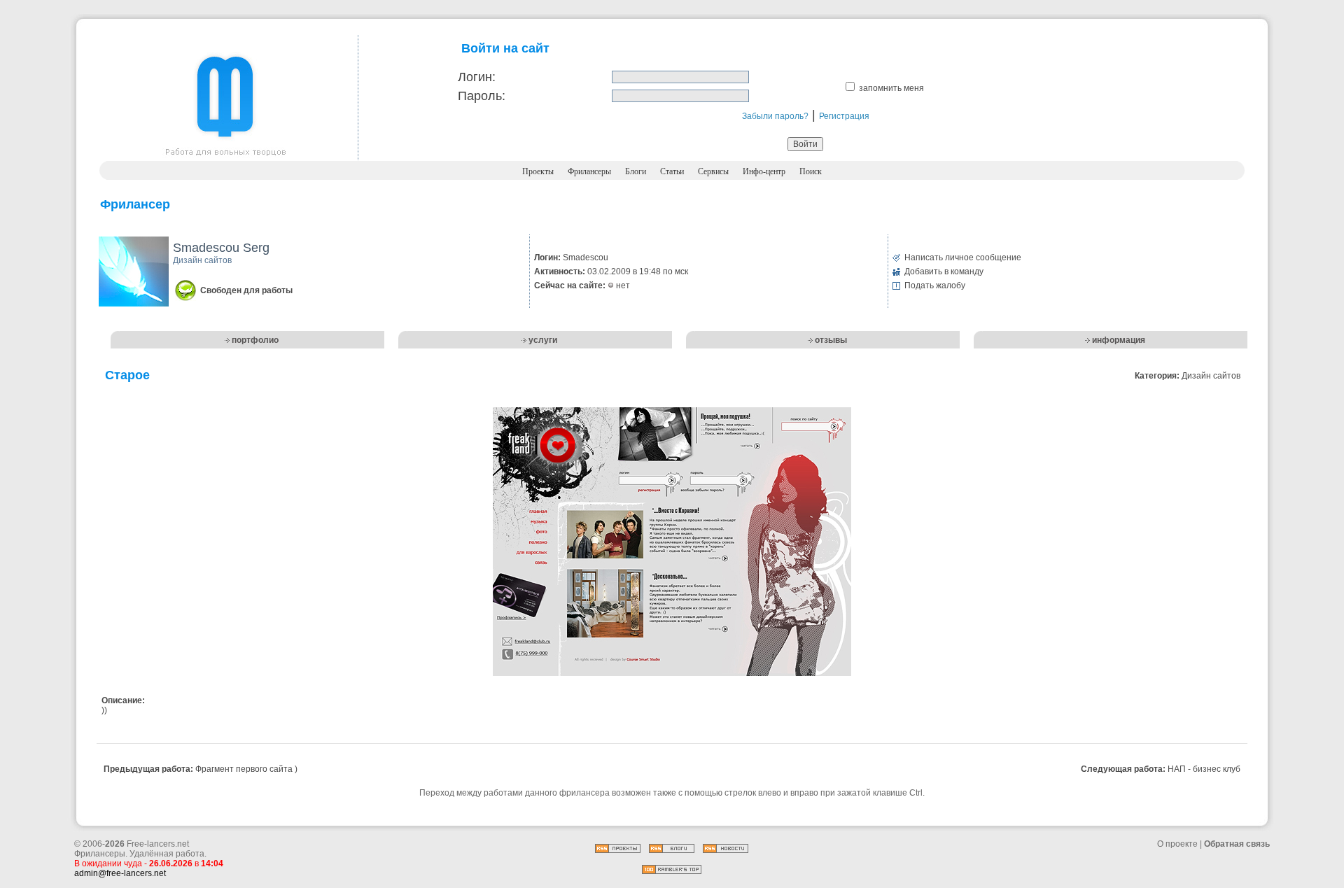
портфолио (255, 340)
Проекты (538, 171)
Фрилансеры (589, 171)
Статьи (672, 171)
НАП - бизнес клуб (1204, 769)
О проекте (1177, 844)
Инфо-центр (764, 171)
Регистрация (844, 116)
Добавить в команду (943, 271)
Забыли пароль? (775, 116)
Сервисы (713, 171)
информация (1118, 340)
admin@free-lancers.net (120, 873)
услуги (542, 340)
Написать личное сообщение (962, 257)
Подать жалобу (934, 285)
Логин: (477, 77)
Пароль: (481, 96)
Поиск (810, 171)
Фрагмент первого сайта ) (246, 769)
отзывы (831, 340)
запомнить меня (891, 88)
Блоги (635, 171)
